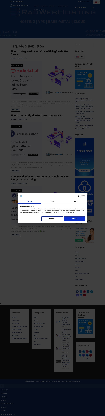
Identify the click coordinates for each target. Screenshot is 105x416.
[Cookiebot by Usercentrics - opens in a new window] (78, 196)
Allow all (74, 218)
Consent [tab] (29, 201)
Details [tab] (52, 201)
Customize (51, 218)
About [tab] (75, 201)
